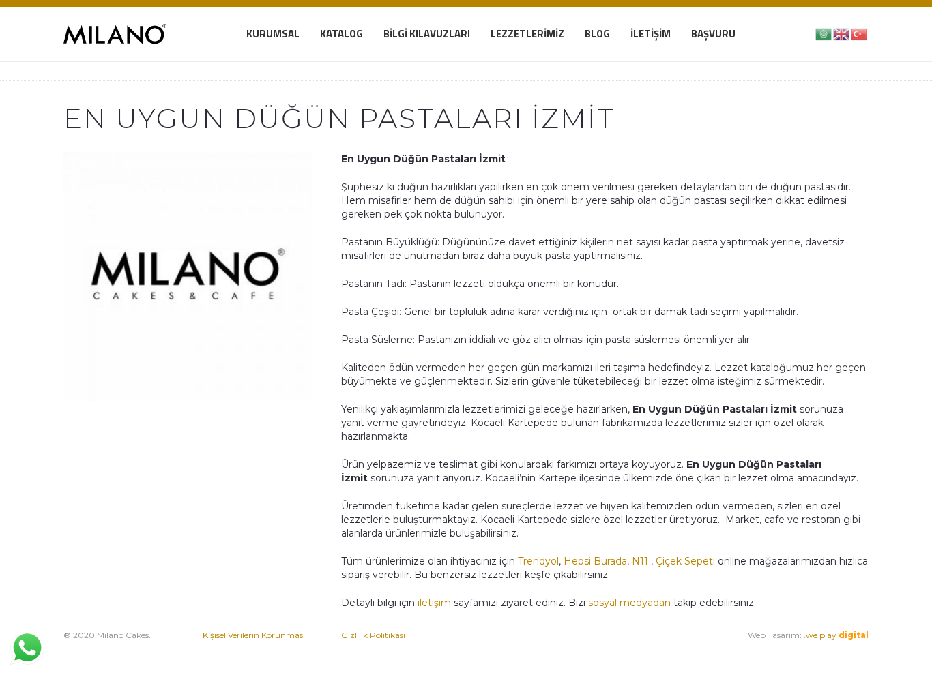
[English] (842, 33)
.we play (836, 635)
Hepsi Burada (595, 561)
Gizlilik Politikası (373, 635)
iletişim (433, 603)
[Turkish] (860, 33)
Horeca (641, 649)
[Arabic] (824, 33)
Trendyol (538, 561)
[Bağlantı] (114, 34)
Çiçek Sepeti (685, 561)
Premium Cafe (509, 649)
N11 (640, 561)
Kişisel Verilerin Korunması (254, 635)
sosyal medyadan (629, 603)
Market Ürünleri (586, 649)
